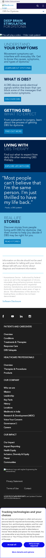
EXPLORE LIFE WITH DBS (17, 166)
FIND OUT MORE (13, 131)
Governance (9, 423)
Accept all (12, 544)
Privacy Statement (14, 481)
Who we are (9, 388)
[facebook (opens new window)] (5, 316)
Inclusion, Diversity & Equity (16, 454)
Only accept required (34, 544)
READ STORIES (12, 241)
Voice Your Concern (13, 419)
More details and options (23, 552)
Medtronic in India (12, 411)
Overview (8, 334)
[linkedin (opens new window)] (23, 316)
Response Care (11, 346)
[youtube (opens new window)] (14, 316)
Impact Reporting (12, 446)
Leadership (9, 396)
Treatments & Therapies (15, 342)
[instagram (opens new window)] (31, 316)
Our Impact (9, 442)
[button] (43, 4)
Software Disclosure (12, 301)
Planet (7, 458)
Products (8, 373)
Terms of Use (12, 488)
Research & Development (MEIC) (19, 415)
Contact (27, 488)
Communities (10, 462)
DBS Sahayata (10, 350)
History (7, 404)
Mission (7, 392)
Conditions (9, 338)
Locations (8, 407)
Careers (7, 427)
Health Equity (10, 450)
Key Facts (8, 400)
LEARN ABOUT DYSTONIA (18, 68)
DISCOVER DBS (12, 99)
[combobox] (11, 1)
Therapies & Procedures (15, 369)
